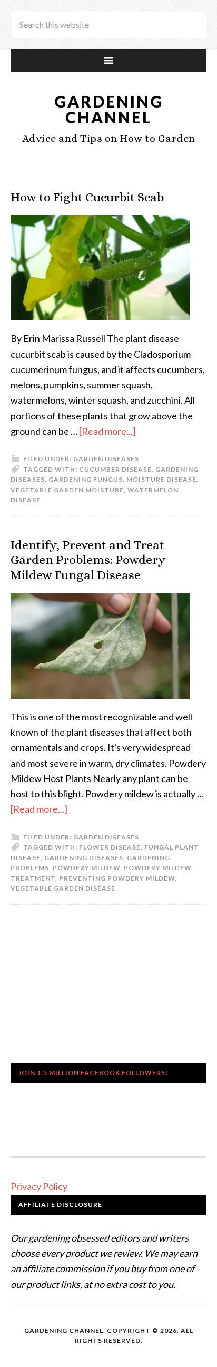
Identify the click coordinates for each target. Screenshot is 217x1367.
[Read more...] (107, 431)
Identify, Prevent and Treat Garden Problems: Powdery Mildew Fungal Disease (88, 560)
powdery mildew (86, 868)
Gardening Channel (108, 109)
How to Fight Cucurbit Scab (87, 197)
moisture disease (161, 479)
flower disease (110, 847)
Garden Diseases (106, 459)
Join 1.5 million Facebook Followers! (93, 1073)
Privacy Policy (39, 1186)
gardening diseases (83, 858)
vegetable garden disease (63, 888)
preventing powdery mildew (117, 878)
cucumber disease (115, 469)
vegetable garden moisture (67, 490)
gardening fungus (85, 479)
